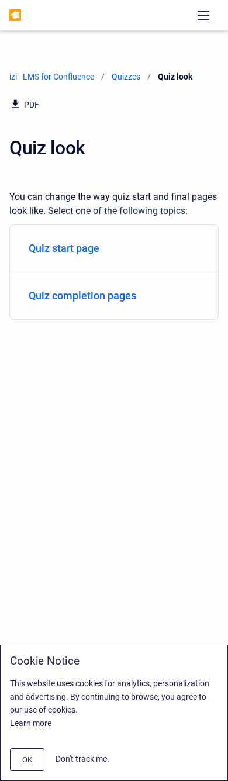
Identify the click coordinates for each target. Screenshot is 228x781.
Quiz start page (64, 248)
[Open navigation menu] (203, 15)
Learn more (30, 723)
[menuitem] (114, 248)
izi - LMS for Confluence (51, 76)
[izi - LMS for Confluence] (15, 15)
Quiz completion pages (82, 295)
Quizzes (126, 76)
